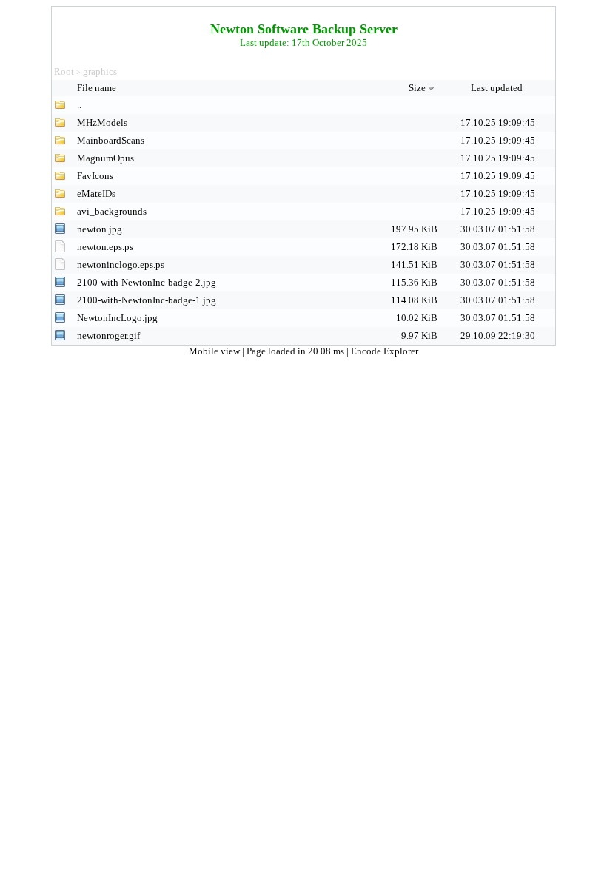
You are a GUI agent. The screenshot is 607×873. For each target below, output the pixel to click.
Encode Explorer (384, 351)
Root (64, 71)
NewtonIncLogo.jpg (117, 317)
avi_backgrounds (112, 211)
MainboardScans (110, 140)
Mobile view (215, 351)
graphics (100, 71)
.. (79, 104)
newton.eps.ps (105, 246)
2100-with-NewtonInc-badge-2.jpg (146, 282)
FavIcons (95, 175)
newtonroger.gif (108, 335)
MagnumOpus (105, 158)
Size (417, 87)
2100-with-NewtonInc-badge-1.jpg (146, 300)
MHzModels (102, 122)
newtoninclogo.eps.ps (120, 264)
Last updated (498, 87)
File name (97, 87)
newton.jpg (99, 229)
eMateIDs (96, 193)
